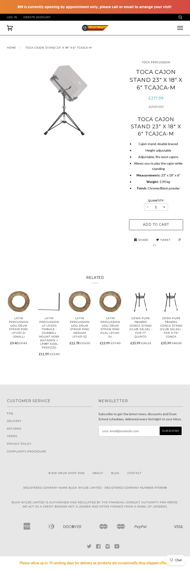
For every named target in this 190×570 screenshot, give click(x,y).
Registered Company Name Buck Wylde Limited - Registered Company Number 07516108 (95, 487)
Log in (12, 17)
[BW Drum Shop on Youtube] (117, 547)
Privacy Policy (19, 443)
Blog (115, 473)
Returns (14, 428)
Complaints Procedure (26, 451)
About (97, 473)
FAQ (10, 413)
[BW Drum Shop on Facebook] (98, 547)
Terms (12, 436)
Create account (37, 17)
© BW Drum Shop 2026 (67, 473)
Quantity (156, 200)
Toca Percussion (156, 62)
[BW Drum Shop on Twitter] (89, 547)
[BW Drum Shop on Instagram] (107, 547)
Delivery (14, 421)
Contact (134, 473)
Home (11, 47)
